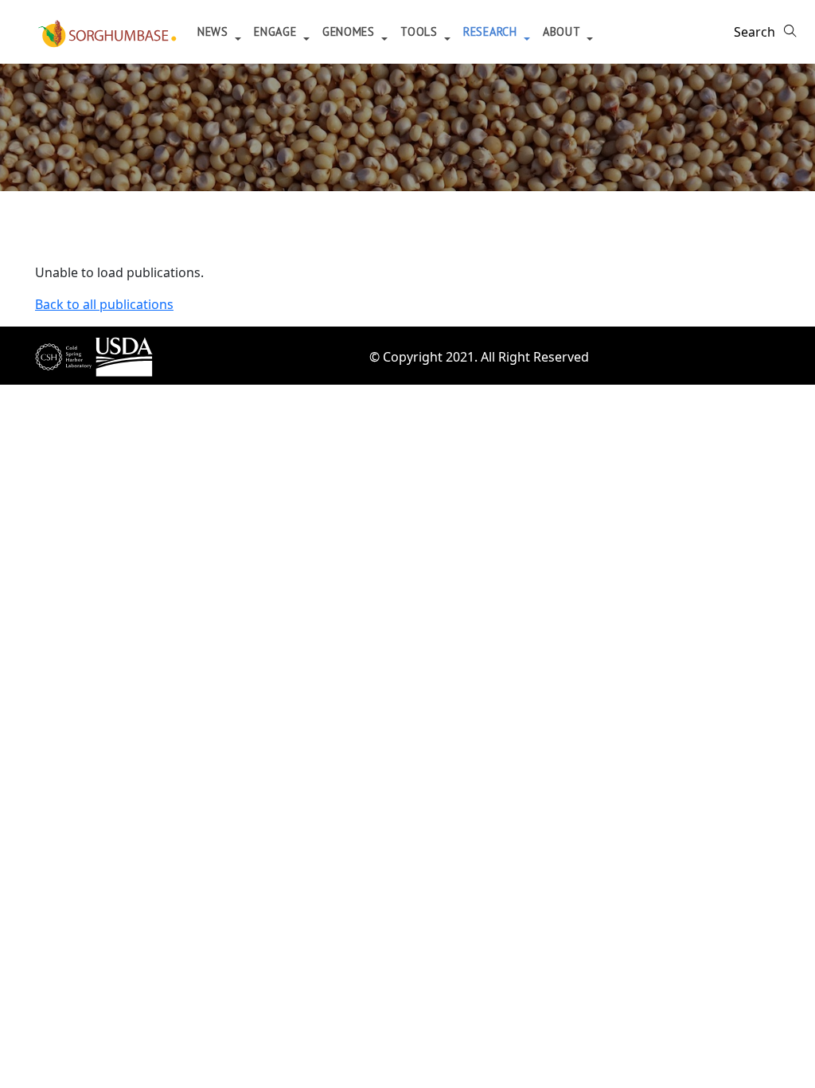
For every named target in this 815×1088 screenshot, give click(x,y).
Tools (420, 31)
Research (492, 31)
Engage (277, 31)
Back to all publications (104, 304)
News (214, 31)
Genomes (350, 31)
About (563, 31)
